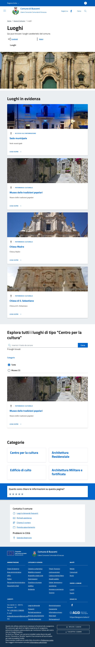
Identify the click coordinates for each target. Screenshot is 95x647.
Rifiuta (75, 627)
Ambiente (31, 589)
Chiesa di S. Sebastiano (22, 301)
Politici (9, 579)
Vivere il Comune (19, 21)
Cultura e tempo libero (56, 575)
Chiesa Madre (17, 246)
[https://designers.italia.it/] (79, 612)
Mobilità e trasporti (34, 572)
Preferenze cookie (47, 640)
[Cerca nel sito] (85, 10)
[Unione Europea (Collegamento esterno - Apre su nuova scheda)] (17, 553)
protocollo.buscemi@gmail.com (17, 616)
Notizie (72, 568)
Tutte (13, 364)
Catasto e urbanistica (35, 568)
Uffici (9, 575)
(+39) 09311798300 (17, 610)
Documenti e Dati (13, 586)
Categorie (11, 357)
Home (9, 21)
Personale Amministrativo (16, 582)
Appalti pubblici (54, 579)
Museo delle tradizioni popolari (26, 192)
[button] (13, 3)
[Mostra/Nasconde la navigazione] (4, 10)
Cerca (83, 345)
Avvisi (72, 575)
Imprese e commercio (56, 589)
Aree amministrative (14, 572)
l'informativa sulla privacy (38, 642)
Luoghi (72, 589)
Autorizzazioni (32, 579)
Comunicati (73, 572)
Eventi (72, 593)
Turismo (51, 592)
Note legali (52, 615)
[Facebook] (70, 10)
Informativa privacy (55, 612)
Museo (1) (15, 370)
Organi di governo (13, 568)
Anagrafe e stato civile (35, 575)
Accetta (75, 632)
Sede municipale (18, 138)
